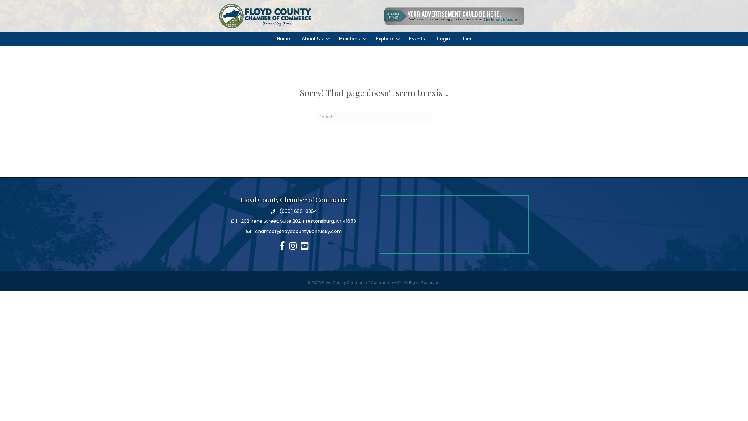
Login (443, 39)
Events (417, 39)
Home (283, 39)
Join (466, 39)
